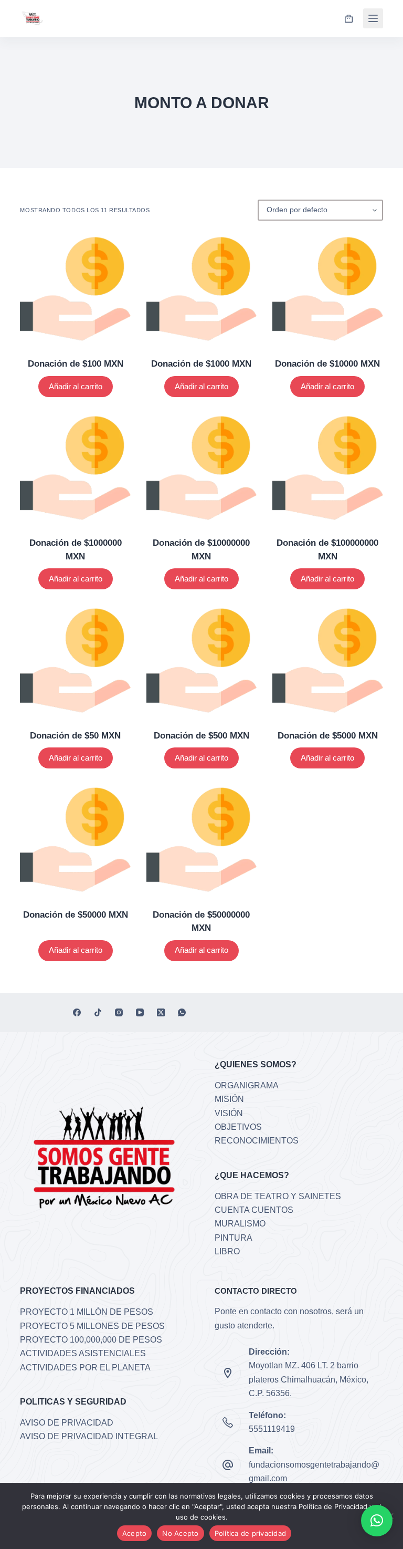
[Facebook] (77, 1012)
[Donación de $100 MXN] (75, 289)
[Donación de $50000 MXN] (75, 839)
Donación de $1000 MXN (201, 364)
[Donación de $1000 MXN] (201, 289)
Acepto (134, 1533)
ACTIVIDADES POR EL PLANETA (85, 1367)
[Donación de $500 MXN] (201, 660)
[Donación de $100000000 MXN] (327, 468)
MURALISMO (240, 1223)
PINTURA (233, 1237)
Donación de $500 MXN (201, 736)
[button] (377, 1520)
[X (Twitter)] (161, 1012)
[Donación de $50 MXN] (75, 660)
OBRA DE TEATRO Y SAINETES (278, 1196)
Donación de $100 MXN (75, 364)
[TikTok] (98, 1012)
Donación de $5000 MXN (328, 736)
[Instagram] (119, 1012)
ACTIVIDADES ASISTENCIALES (83, 1353)
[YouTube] (140, 1012)
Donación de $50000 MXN (75, 915)
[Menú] (373, 18)
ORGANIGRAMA (247, 1085)
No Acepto (180, 1533)
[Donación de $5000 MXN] (327, 660)
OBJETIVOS (238, 1126)
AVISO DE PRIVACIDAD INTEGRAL (89, 1436)
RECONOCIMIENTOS (257, 1140)
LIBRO (227, 1251)
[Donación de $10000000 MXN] (201, 468)
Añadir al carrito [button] (75, 386)
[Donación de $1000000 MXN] (75, 468)
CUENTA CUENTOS (254, 1209)
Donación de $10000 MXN (327, 364)
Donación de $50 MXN (75, 736)
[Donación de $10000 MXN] (327, 289)
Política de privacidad (251, 1533)
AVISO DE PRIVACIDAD (66, 1422)
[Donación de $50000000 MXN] (201, 839)
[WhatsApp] (182, 1012)
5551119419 (272, 1429)
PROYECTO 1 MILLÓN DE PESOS (86, 1311)
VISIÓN (229, 1113)
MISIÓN (229, 1099)
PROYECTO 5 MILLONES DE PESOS (92, 1326)
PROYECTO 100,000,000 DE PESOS (91, 1339)
